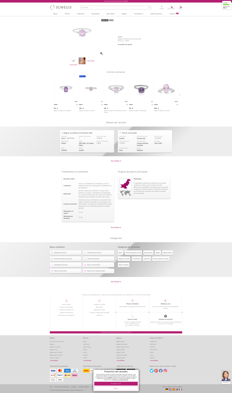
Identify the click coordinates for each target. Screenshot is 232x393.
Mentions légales (84, 387)
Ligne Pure (147, 259)
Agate (85, 341)
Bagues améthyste (121, 344)
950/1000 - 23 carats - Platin (86, 144)
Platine (63, 143)
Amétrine (152, 347)
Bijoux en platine (123, 265)
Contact (94, 387)
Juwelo (81, 150)
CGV (51, 387)
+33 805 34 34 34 (134, 324)
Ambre (85, 350)
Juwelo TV (173, 14)
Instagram (165, 370)
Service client (132, 319)
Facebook (161, 370)
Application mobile (99, 310)
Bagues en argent (55, 347)
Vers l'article (115, 161)
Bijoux (55, 14)
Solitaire (64, 150)
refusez (110, 377)
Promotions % (138, 14)
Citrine (85, 352)
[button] (162, 7)
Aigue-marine (87, 347)
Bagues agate (120, 341)
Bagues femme (167, 253)
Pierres (67, 14)
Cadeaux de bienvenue (66, 312)
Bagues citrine (120, 352)
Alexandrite (153, 341)
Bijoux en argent (55, 358)
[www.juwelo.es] (173, 389)
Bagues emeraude (121, 355)
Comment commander (66, 307)
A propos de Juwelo (99, 304)
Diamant (85, 355)
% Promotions (136, 259)
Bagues (124, 14)
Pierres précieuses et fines (133, 253)
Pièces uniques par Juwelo (161, 259)
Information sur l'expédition (66, 315)
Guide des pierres (156, 14)
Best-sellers (111, 14)
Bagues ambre (120, 350)
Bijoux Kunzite (148, 253)
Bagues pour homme (56, 355)
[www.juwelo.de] (167, 389)
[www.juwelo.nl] (170, 389)
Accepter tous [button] (116, 384)
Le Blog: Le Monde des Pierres (99, 312)
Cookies (74, 387)
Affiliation (99, 315)
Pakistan (140, 150)
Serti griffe (158, 143)
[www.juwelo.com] (177, 389)
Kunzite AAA (141, 138)
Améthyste (153, 344)
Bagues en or (54, 350)
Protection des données (62, 387)
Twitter (151, 370)
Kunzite (121, 138)
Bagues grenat (120, 358)
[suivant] (179, 95)
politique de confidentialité (119, 380)
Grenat (85, 358)
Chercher (149, 7)
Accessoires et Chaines (57, 341)
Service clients (66, 304)
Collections (80, 14)
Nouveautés (95, 14)
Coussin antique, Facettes (142, 144)
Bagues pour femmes (56, 352)
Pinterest (156, 370)
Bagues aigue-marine (122, 347)
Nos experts (99, 307)
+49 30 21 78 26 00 (134, 325)
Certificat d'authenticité (66, 310)
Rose (121, 150)
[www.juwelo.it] (180, 389)
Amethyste (86, 344)
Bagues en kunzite (124, 259)
